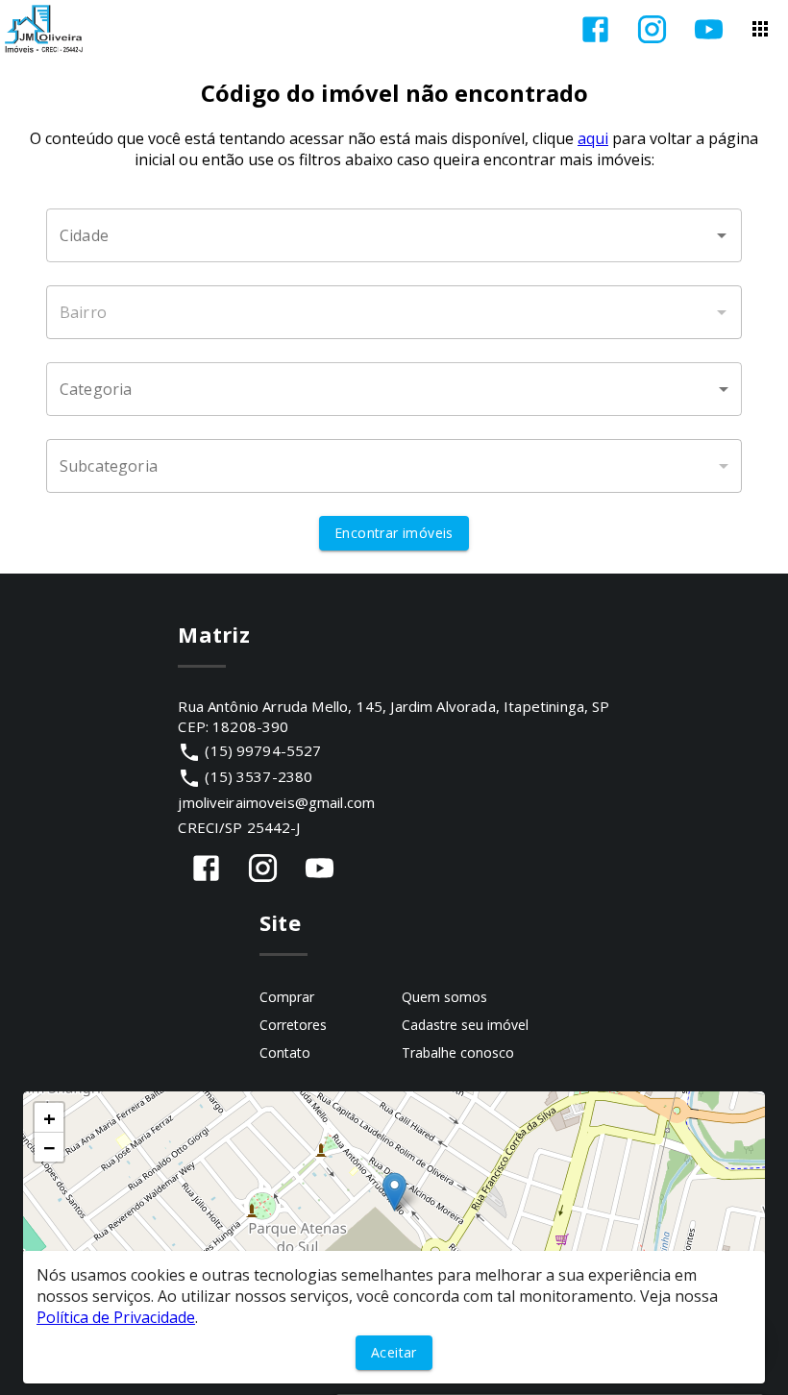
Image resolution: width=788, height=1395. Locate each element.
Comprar (286, 997)
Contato (284, 1052)
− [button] (49, 1147)
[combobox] (394, 235)
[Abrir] (721, 235)
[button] (394, 389)
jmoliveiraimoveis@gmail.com (276, 802)
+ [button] (49, 1117)
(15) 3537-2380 (258, 776)
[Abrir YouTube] (709, 29)
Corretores (293, 1025)
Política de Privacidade (116, 1317)
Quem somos (444, 997)
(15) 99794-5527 (263, 750)
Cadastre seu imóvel (465, 1025)
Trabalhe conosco (458, 1052)
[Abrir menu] (760, 29)
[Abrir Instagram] (652, 29)
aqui (593, 138)
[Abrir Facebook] (595, 29)
